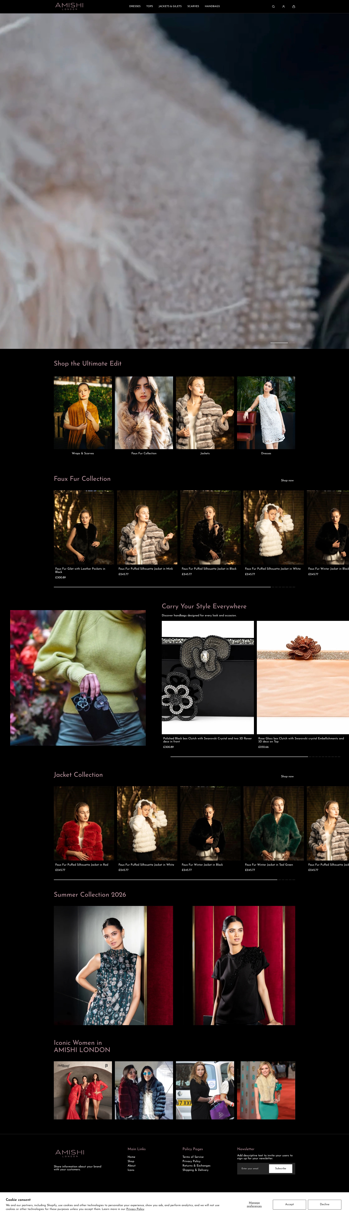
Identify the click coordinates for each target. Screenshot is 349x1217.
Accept (289, 1204)
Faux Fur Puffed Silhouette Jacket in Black (209, 568)
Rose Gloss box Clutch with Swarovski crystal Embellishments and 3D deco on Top (301, 740)
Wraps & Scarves (83, 453)
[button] (293, 6)
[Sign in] (283, 6)
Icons (131, 1170)
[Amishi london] (69, 6)
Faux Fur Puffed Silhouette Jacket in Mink (146, 568)
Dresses (266, 453)
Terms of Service (193, 1157)
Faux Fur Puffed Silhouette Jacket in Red (81, 864)
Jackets (205, 453)
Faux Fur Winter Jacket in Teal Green (269, 864)
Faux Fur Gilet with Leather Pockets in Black (80, 570)
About (132, 1165)
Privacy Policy (135, 1209)
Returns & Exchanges (196, 1165)
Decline (324, 1204)
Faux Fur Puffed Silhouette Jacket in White (273, 568)
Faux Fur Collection (144, 453)
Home (131, 1157)
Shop (131, 1161)
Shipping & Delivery (195, 1170)
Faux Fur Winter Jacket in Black (202, 864)
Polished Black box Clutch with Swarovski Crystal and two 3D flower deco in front (207, 740)
